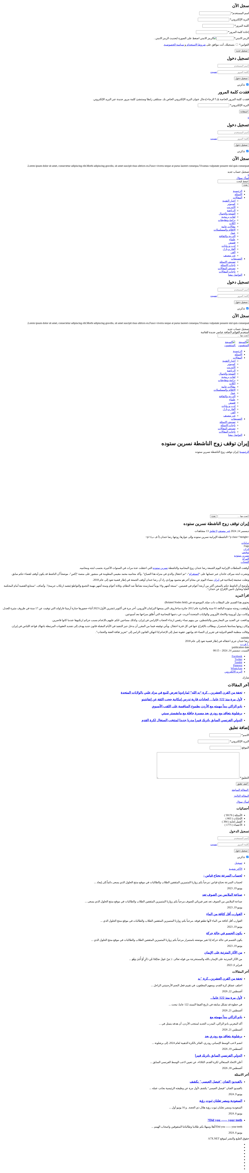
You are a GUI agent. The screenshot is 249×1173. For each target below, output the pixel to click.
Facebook (237, 656)
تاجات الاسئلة (228, 265)
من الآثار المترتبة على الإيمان (223, 952)
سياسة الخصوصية (174, 44)
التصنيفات (236, 258)
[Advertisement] (124, 479)
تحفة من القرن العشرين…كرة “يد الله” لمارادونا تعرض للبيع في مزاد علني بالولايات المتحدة (181, 692)
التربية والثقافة (227, 236)
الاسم (245, 735)
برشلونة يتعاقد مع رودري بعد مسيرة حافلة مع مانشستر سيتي (201, 713)
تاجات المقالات (227, 271)
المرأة (245, 558)
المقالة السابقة (240, 789)
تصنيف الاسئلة (227, 261)
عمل (232, 232)
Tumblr (238, 662)
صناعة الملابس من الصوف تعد (222, 894)
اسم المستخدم (240, 13)
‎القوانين (244, 44)
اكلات (232, 223)
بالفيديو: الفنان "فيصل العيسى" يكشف (216, 1081)
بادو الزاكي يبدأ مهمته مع (226, 1017)
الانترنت (231, 207)
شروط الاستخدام (196, 44)
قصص (231, 242)
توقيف (245, 552)
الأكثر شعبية (235, 868)
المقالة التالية (241, 795)
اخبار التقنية (228, 200)
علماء (232, 239)
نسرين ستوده (241, 555)
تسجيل (238, 863)
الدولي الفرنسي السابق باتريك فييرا (218, 1055)
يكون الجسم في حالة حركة (224, 933)
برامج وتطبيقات (226, 220)
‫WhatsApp (236, 668)
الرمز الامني (241, 38)
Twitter (238, 659)
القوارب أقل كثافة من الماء (224, 914)
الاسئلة (238, 194)
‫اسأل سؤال (242, 178)
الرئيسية (237, 191)
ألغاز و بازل (229, 249)
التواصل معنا (235, 274)
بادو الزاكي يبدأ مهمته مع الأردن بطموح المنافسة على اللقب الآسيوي (197, 706)
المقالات (237, 197)
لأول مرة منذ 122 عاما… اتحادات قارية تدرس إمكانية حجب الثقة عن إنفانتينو (192, 699)
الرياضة (231, 210)
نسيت (213, 71)
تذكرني (241, 84)
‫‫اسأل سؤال (242, 801)
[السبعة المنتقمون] (235, 345)
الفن (233, 252)
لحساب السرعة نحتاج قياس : (222, 875)
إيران (246, 549)
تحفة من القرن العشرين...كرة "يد (220, 978)
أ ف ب (244, 644)
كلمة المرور (241, 25)
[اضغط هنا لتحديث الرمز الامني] (208, 38)
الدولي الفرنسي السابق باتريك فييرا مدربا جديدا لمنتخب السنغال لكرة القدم (192, 720)
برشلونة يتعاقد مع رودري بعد (223, 1036)
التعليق (244, 777)
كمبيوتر (231, 204)
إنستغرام (194, 573)
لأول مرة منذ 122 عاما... (226, 997)
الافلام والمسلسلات (224, 229)
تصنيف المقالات (226, 268)
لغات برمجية (228, 216)
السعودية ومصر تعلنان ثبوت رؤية (220, 1101)
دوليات (245, 542)
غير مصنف (229, 255)
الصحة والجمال (227, 213)
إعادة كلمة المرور (238, 32)
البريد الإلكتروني (239, 19)
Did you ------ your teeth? (225, 1120)
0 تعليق (213, 531)
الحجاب (245, 562)
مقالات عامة (228, 226)
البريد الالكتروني (233, 671)
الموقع (245, 747)
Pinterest (237, 665)
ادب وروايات (228, 245)
